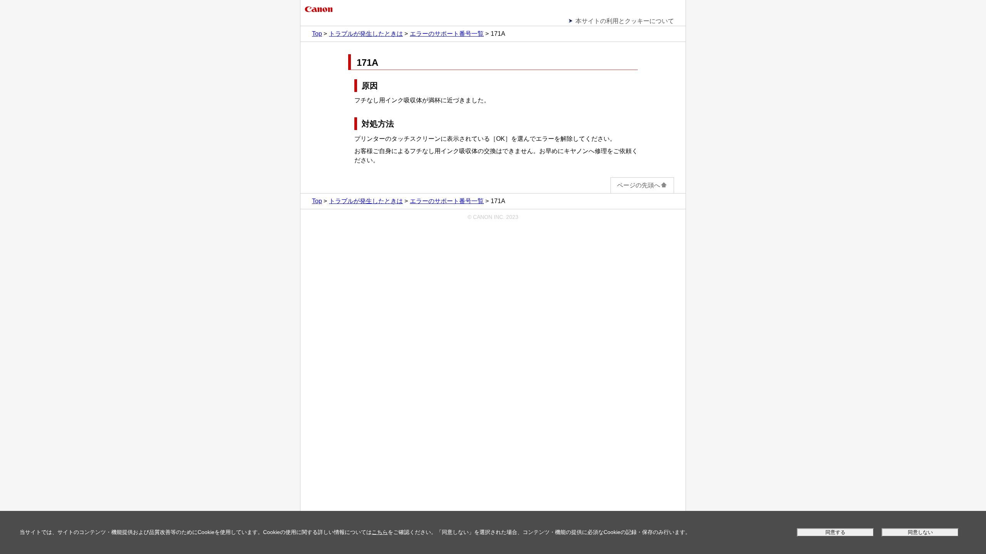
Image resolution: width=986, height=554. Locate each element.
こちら (380, 532)
